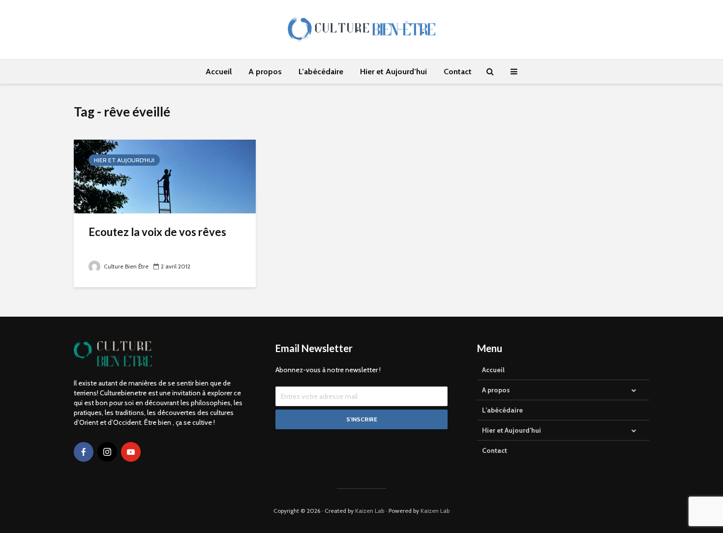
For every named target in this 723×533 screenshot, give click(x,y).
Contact (458, 71)
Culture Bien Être (125, 266)
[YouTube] (131, 452)
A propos (265, 71)
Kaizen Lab (369, 510)
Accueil (219, 71)
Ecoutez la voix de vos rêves (157, 231)
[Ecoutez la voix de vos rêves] (165, 175)
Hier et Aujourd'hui (124, 160)
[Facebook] (83, 452)
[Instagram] (107, 452)
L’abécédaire (321, 71)
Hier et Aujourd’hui (393, 71)
